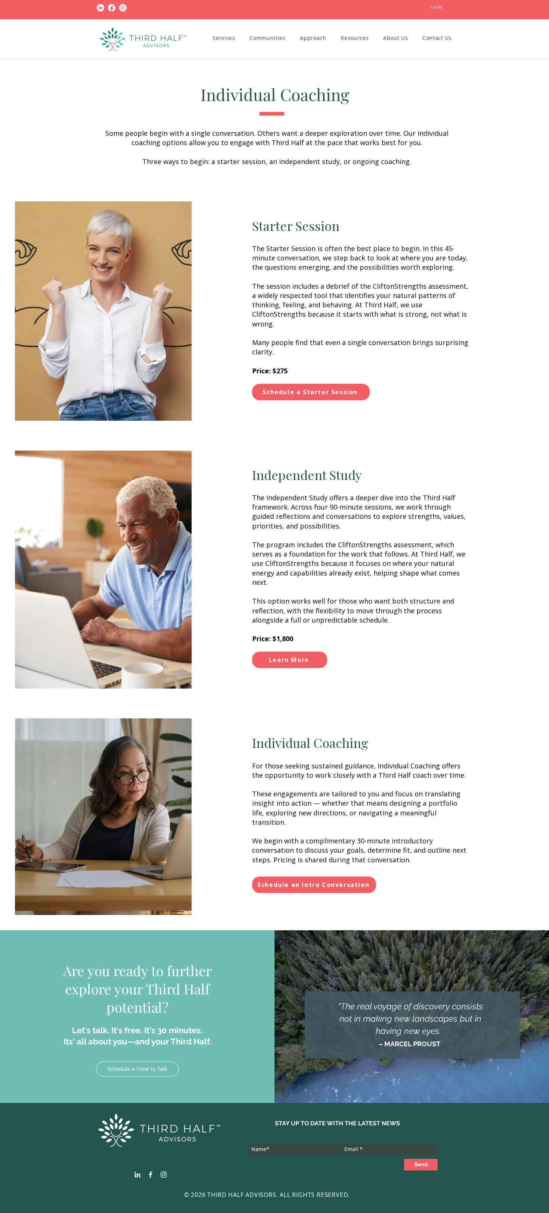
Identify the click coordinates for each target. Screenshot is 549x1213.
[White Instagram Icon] (163, 1174)
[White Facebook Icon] (150, 1174)
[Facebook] (111, 8)
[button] (462, 7)
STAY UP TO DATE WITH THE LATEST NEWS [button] (337, 1123)
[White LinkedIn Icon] (137, 1174)
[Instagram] (123, 8)
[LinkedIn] (100, 8)
